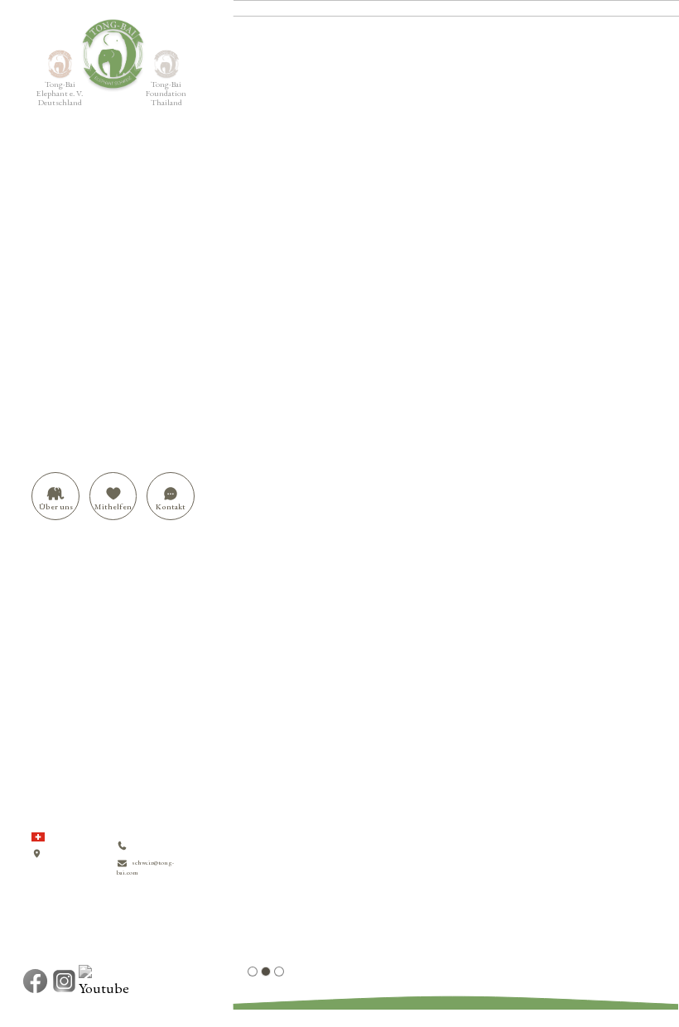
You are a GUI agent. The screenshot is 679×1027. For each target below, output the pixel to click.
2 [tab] (266, 971)
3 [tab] (279, 971)
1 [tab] (253, 971)
